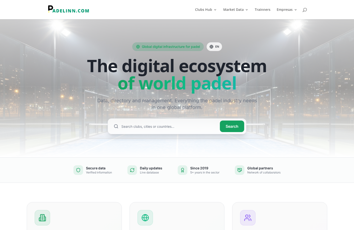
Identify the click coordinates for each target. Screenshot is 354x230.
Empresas (285, 10)
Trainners (262, 10)
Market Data (233, 10)
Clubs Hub (203, 10)
